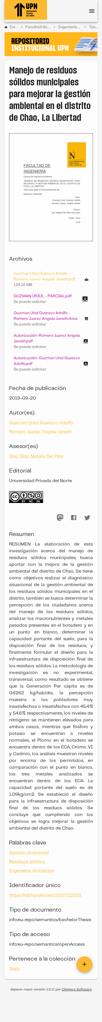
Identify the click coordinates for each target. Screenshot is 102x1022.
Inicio (14, 27)
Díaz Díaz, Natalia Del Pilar (36, 456)
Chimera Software (77, 989)
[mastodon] (60, 517)
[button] (51, 299)
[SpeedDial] (84, 964)
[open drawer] (91, 11)
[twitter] (87, 517)
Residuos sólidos (27, 862)
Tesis (93, 27)
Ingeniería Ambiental (70, 27)
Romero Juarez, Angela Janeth (40, 432)
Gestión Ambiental (29, 853)
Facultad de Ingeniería (38, 27)
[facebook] (73, 517)
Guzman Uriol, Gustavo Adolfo (41, 423)
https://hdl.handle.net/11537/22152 (45, 895)
